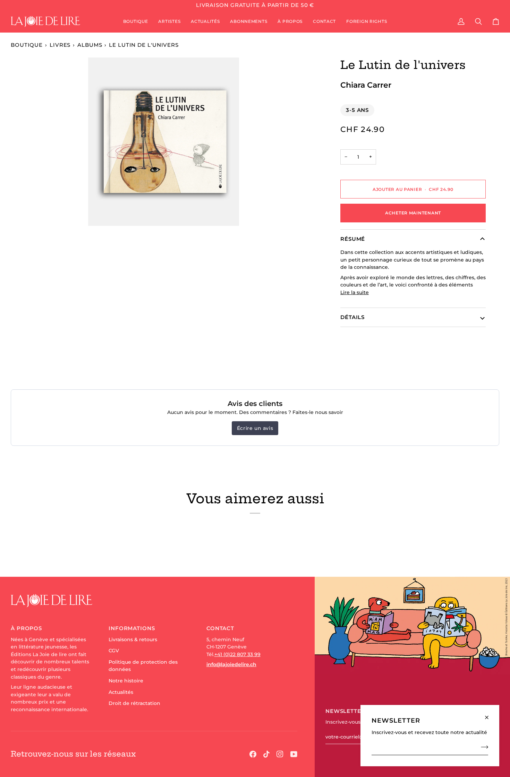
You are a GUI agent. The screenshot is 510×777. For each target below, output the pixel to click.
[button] (135, 21)
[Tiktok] (266, 754)
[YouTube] (293, 754)
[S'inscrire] (482, 746)
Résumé (352, 239)
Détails (352, 317)
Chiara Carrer (365, 84)
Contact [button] (220, 628)
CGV (114, 650)
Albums (89, 45)
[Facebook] (252, 754)
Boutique (27, 45)
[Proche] (489, 714)
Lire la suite (354, 292)
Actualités (121, 692)
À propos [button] (26, 628)
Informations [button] (132, 628)
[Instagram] (280, 754)
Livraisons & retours (133, 639)
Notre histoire (126, 681)
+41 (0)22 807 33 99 (237, 654)
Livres (60, 45)
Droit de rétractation (134, 703)
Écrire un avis (255, 428)
